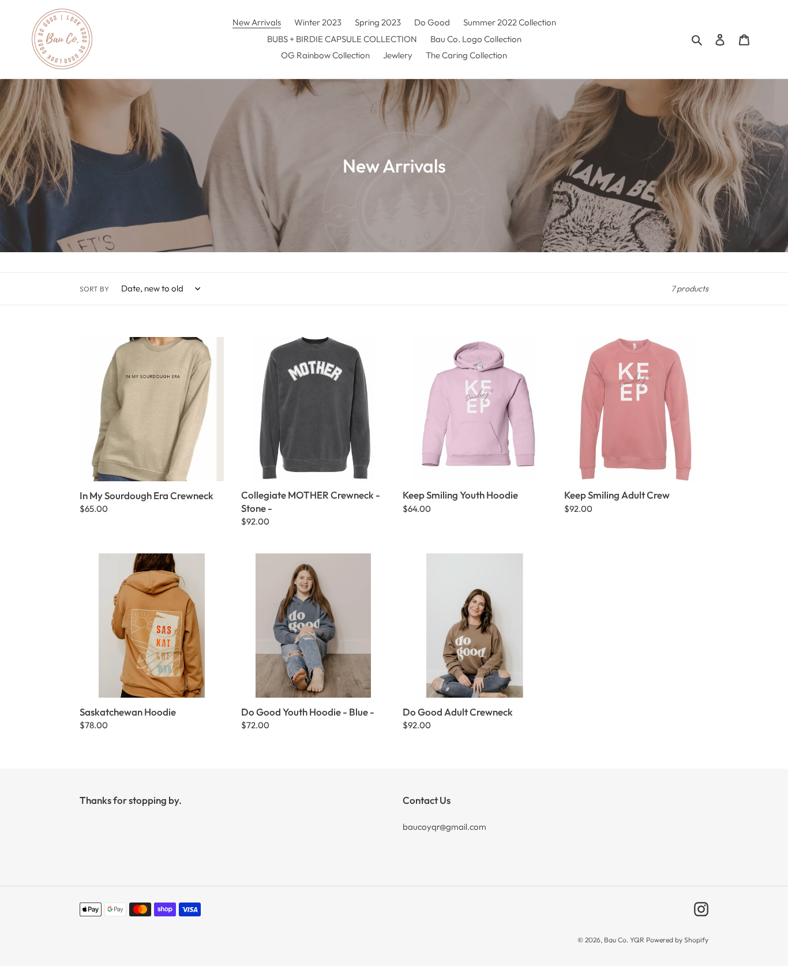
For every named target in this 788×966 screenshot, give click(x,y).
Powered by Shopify (677, 939)
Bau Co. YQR (624, 939)
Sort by (94, 288)
